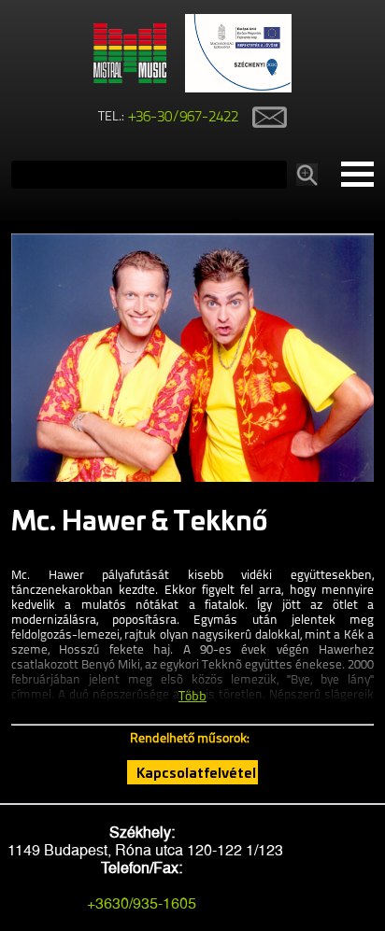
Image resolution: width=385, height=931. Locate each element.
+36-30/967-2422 (183, 117)
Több (192, 697)
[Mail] (262, 117)
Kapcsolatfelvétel (196, 772)
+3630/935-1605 (141, 903)
